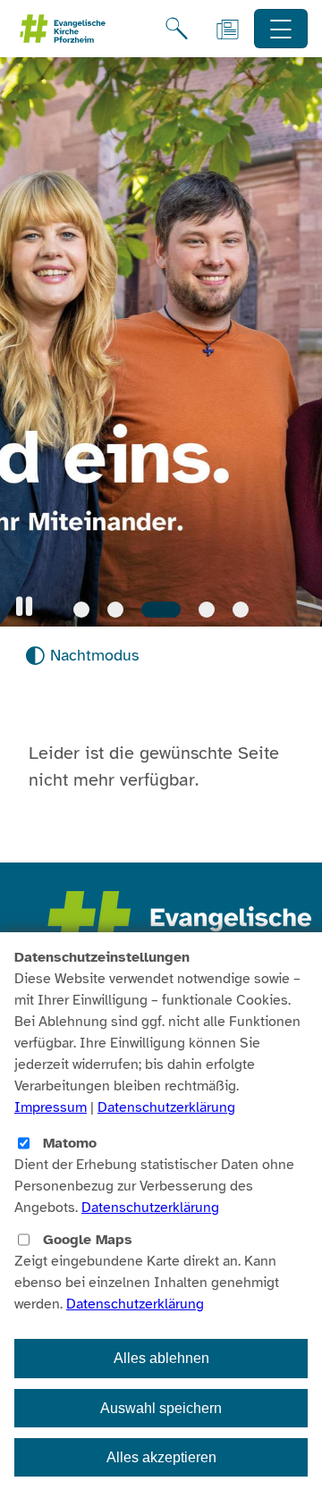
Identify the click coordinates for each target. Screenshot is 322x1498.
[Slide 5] (240, 609)
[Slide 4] (206, 609)
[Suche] (177, 28)
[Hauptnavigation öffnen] (281, 29)
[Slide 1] (81, 609)
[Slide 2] (115, 609)
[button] (24, 606)
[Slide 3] (161, 609)
